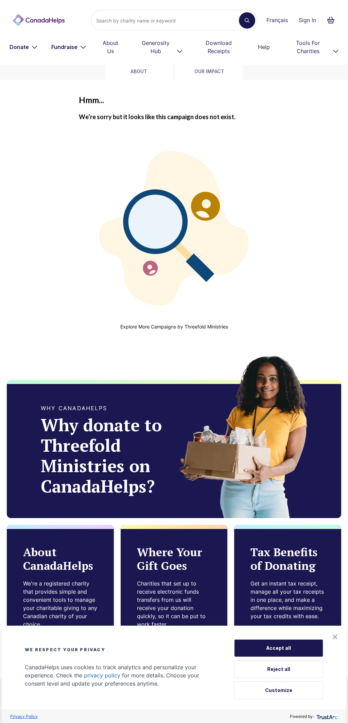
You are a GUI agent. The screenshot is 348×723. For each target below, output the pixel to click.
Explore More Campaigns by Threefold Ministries (174, 327)
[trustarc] (326, 716)
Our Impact (209, 71)
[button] (335, 637)
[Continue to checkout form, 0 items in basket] (333, 20)
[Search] (247, 20)
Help (264, 47)
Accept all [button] (278, 648)
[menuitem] (23, 47)
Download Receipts (219, 46)
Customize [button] (278, 690)
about (138, 71)
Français (277, 20)
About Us (110, 46)
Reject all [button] (278, 669)
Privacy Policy (24, 716)
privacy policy (102, 675)
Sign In (307, 20)
